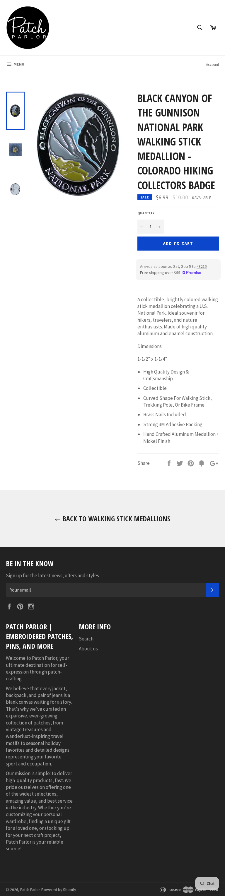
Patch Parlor (30, 889)
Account (212, 64)
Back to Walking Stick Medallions (115, 518)
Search (86, 638)
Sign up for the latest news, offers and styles (52, 575)
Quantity (145, 213)
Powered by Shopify (58, 889)
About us (88, 648)
